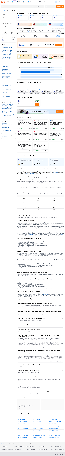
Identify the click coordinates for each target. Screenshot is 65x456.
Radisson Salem (4, 136)
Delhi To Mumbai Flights (53, 416)
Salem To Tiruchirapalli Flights (7, 96)
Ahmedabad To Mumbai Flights (39, 435)
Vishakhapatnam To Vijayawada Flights (8, 114)
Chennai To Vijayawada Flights (7, 112)
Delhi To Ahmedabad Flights (23, 428)
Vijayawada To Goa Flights (6, 54)
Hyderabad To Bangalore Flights (55, 421)
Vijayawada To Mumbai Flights (7, 58)
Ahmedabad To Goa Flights (23, 435)
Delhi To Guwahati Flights (22, 437)
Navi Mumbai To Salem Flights (7, 77)
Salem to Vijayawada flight (31, 173)
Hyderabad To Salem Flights (6, 70)
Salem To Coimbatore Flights (6, 89)
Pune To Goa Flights (21, 426)
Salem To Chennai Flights (6, 88)
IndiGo (22, 159)
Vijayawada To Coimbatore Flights (7, 60)
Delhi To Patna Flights (37, 430)
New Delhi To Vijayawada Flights (7, 105)
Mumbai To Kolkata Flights (38, 426)
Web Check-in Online (5, 127)
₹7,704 (38, 159)
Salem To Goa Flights (5, 92)
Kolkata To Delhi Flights (53, 423)
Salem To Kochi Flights (5, 86)
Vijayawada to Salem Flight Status (7, 124)
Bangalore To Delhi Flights (23, 421)
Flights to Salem (4, 123)
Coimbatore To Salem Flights (6, 74)
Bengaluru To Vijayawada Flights (7, 104)
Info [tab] (30, 443)
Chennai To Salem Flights (6, 69)
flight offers (44, 314)
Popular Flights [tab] (4, 443)
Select (37, 104)
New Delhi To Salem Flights (6, 73)
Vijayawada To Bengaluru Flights (7, 51)
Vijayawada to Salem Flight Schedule (8, 128)
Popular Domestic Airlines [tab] (22, 443)
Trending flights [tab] (12, 443)
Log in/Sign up (60, 1)
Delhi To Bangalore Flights (38, 419)
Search (59, 6)
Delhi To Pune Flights (37, 421)
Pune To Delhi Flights (53, 419)
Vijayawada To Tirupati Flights (7, 53)
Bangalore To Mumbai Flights (54, 428)
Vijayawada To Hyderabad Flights (7, 50)
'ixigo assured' (31, 234)
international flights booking (35, 235)
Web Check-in (53, 279)
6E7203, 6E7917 (23, 45)
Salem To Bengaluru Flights (6, 85)
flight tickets (55, 172)
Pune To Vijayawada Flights (6, 115)
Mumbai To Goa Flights (22, 416)
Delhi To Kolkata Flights (37, 423)
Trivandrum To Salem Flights (6, 76)
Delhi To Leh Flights (21, 430)
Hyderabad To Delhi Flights (38, 428)
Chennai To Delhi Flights (22, 423)
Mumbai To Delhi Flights (37, 416)
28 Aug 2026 (55, 159)
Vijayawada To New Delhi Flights (7, 47)
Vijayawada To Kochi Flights (6, 57)
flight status (45, 294)
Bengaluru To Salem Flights (6, 67)
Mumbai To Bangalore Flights (54, 426)
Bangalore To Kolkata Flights (54, 435)
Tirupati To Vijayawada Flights (7, 111)
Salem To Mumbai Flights (6, 95)
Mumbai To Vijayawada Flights (7, 108)
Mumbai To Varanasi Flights (54, 430)
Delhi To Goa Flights (21, 419)
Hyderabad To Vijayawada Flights (7, 107)
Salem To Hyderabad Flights (6, 93)
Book (59, 44)
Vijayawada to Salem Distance (7, 130)
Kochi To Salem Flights (5, 66)
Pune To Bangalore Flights (54, 437)
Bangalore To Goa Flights (38, 437)
